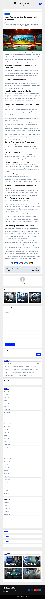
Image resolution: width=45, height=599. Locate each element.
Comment (7, 312)
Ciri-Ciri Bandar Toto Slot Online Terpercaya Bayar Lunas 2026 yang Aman (20, 366)
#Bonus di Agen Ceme (31, 24)
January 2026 (7, 412)
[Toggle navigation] (4, 3)
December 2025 (7, 415)
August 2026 (7, 391)
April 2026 (6, 403)
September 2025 (7, 423)
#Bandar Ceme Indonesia (21, 24)
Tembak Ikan (6, 520)
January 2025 (7, 447)
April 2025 (6, 438)
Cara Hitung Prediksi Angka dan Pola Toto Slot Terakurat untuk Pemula (19, 372)
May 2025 (6, 435)
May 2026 (6, 400)
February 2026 (7, 409)
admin (9, 22)
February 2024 (7, 479)
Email (6, 333)
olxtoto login (6, 536)
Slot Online (6, 517)
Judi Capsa (6, 511)
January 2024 (7, 482)
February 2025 (7, 444)
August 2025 (7, 426)
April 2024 (6, 473)
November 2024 (7, 453)
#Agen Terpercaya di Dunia (11, 24)
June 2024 (6, 467)
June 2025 (6, 432)
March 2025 (6, 441)
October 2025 (7, 420)
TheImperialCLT (22, 3)
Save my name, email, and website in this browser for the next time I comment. (22, 341)
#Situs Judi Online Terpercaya (14, 27)
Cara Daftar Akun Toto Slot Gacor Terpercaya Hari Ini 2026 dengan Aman (19, 375)
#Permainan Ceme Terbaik (15, 25)
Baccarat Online (7, 502)
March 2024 (6, 476)
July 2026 (6, 394)
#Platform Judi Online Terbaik (27, 25)
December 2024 (7, 450)
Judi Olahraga (7, 514)
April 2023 (6, 493)
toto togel (6, 545)
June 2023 (6, 487)
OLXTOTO (27, 596)
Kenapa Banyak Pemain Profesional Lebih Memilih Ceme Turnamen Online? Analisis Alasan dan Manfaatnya (35, 294)
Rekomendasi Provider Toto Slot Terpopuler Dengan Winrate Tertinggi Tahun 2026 (21, 363)
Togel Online (6, 523)
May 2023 (6, 490)
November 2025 (7, 418)
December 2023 (7, 485)
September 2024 (7, 458)
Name (6, 329)
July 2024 (6, 464)
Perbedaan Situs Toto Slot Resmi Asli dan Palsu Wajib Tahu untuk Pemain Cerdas (21, 369)
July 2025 (6, 429)
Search (6, 350)
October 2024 (7, 455)
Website (6, 337)
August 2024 (7, 461)
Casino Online (7, 505)
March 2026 (6, 406)
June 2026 (6, 397)
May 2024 (6, 470)
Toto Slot (6, 525)
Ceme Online (7, 14)
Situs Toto (6, 531)
